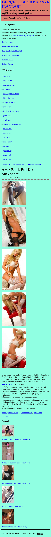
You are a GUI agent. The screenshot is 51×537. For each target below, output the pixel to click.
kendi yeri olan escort (10, 413)
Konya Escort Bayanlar (12, 18)
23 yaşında (6, 416)
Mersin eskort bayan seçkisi (23, 36)
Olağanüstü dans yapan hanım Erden (16, 483)
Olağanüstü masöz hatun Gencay (14, 527)
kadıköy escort (7, 42)
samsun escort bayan (10, 46)
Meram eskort (34, 165)
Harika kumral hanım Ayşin (12, 506)
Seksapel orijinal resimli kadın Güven (16, 463)
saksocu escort (26, 413)
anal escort (38, 413)
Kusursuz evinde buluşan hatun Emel (16, 439)
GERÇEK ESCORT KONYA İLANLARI (25, 4)
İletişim (27, 18)
